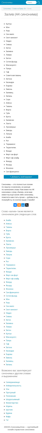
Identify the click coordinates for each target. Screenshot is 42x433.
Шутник (9, 410)
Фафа (8, 416)
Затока (9, 347)
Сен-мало (10, 306)
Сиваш (9, 316)
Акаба (8, 220)
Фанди (9, 272)
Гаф (7, 344)
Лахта (8, 244)
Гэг (7, 420)
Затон (8, 330)
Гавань (9, 227)
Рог (7, 261)
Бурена (9, 413)
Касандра (10, 351)
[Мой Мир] (23, 205)
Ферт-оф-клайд (12, 278)
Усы (7, 389)
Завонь (9, 357)
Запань (9, 364)
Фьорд (9, 285)
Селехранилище (13, 382)
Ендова (9, 354)
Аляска (9, 223)
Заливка (9, 323)
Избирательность (13, 385)
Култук (9, 333)
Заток (8, 320)
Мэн (7, 299)
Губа (8, 234)
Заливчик (10, 241)
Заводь (9, 251)
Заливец (9, 361)
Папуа (8, 340)
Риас (8, 302)
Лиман (9, 327)
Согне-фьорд (11, 296)
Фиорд (9, 282)
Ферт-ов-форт (12, 275)
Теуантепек (11, 268)
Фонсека (9, 289)
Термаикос (10, 265)
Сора (8, 258)
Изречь (9, 406)
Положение (11, 396)
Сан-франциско (12, 292)
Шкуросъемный (12, 399)
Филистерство (12, 403)
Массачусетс (11, 337)
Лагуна (9, 254)
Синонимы (7, 2)
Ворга (8, 230)
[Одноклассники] (19, 205)
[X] (27, 205)
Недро (8, 313)
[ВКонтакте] (15, 205)
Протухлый (10, 392)
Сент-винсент (12, 309)
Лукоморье (11, 248)
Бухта (8, 237)
